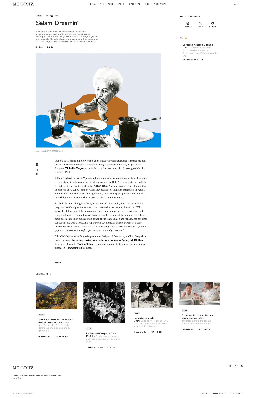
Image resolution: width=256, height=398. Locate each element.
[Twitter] (236, 366)
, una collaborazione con (107, 240)
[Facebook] (242, 366)
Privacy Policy (219, 393)
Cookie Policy (237, 393)
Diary (39, 16)
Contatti (204, 393)
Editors (58, 263)
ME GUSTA (23, 4)
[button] (234, 4)
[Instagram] (230, 366)
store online (84, 244)
